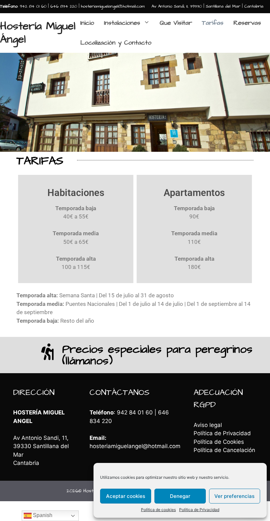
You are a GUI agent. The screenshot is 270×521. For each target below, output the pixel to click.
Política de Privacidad (199, 509)
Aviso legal (208, 425)
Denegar (180, 496)
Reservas (247, 22)
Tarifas (213, 22)
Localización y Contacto (115, 42)
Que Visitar (176, 22)
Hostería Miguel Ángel (37, 32)
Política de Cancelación (224, 450)
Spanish (42, 515)
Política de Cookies (219, 442)
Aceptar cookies (125, 496)
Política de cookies (158, 509)
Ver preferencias (234, 496)
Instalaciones (122, 22)
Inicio (87, 22)
